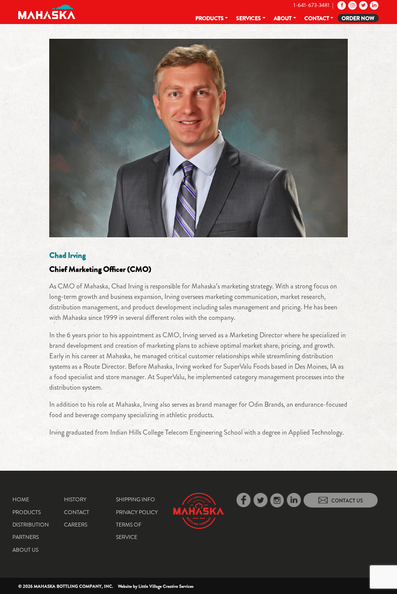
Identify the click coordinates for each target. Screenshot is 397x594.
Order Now (358, 18)
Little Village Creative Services (165, 586)
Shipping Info (135, 499)
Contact (316, 18)
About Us (25, 550)
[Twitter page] (363, 5)
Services (248, 18)
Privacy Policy (137, 512)
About (283, 18)
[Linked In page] (373, 5)
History (75, 499)
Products (209, 18)
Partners (25, 537)
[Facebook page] (341, 5)
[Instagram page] (352, 5)
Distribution (30, 524)
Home (20, 499)
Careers (75, 524)
